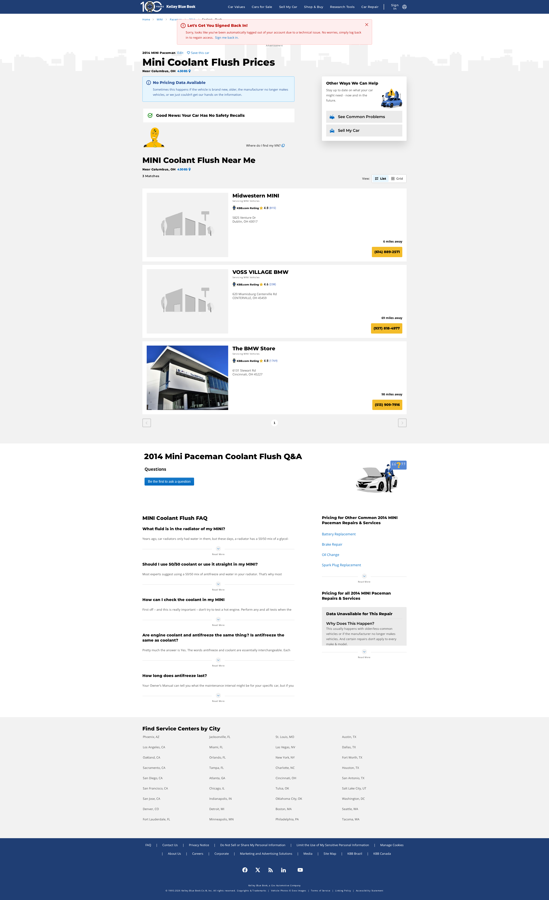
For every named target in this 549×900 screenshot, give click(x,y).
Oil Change (330, 554)
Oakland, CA (151, 757)
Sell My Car (288, 7)
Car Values (236, 7)
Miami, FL (216, 747)
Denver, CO (151, 809)
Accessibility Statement (369, 890)
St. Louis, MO (285, 737)
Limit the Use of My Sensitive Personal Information (333, 845)
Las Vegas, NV (285, 747)
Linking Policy (343, 890)
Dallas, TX (349, 747)
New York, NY (285, 757)
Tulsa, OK (282, 788)
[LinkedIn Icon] (283, 870)
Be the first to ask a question (169, 481)
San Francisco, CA (155, 788)
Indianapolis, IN (220, 799)
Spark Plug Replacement (341, 565)
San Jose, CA (151, 799)
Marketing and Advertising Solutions (266, 853)
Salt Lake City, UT (354, 788)
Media (307, 853)
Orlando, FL (217, 757)
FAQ (148, 845)
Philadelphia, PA (287, 819)
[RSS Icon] (270, 870)
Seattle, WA (350, 809)
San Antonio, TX (353, 778)
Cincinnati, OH (286, 778)
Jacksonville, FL (219, 737)
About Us (174, 853)
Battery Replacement (339, 534)
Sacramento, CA (154, 768)
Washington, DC (353, 799)
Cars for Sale (262, 7)
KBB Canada (382, 853)
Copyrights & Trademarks (251, 890)
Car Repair (370, 7)
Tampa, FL (216, 768)
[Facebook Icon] (246, 870)
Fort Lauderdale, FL (156, 819)
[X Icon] (257, 870)
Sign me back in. (227, 37)
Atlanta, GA (217, 778)
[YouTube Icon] (298, 870)
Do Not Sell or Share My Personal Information (252, 845)
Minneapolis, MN (221, 819)
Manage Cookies (392, 845)
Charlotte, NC (285, 768)
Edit (180, 53)
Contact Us (170, 845)
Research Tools (342, 7)
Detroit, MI (216, 809)
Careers (197, 853)
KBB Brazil (354, 853)
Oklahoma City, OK (289, 799)
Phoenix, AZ (151, 737)
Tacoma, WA (350, 819)
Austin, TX (349, 737)
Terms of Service (320, 890)
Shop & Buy (313, 7)
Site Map (330, 853)
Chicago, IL (217, 788)
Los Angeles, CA (154, 747)
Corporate (221, 853)
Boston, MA (284, 809)
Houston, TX (350, 768)
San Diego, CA (153, 778)
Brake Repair (332, 544)
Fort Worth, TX (352, 757)
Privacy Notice (199, 845)
